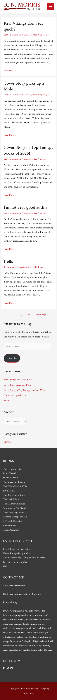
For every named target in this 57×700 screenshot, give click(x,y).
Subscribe (12, 358)
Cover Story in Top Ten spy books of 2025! (28, 150)
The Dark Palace (11, 499)
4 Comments (10, 266)
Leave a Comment (12, 34)
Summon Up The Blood (14, 508)
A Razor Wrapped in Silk (15, 516)
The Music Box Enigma (14, 481)
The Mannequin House (14, 503)
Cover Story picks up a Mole (17, 384)
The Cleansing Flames (13, 512)
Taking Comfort (11, 529)
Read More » (10, 70)
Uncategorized (30, 34)
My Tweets (9, 442)
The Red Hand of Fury (14, 494)
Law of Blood (9, 473)
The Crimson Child (12, 468)
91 (29, 314)
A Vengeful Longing (12, 521)
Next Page (42, 314)
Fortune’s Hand (10, 477)
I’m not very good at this (25, 207)
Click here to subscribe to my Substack (22, 594)
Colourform (28, 693)
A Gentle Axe (9, 525)
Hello (8, 261)
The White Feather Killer (15, 486)
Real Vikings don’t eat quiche (18, 379)
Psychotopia (9, 490)
